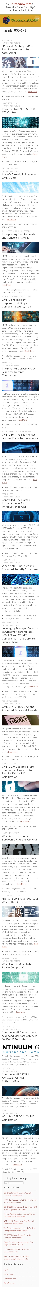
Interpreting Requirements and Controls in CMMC (18, 235)
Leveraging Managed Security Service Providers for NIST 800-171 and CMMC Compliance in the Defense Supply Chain (20, 635)
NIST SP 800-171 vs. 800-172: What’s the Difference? (20, 900)
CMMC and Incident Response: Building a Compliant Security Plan (16, 303)
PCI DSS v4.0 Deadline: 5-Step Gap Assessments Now (17, 1250)
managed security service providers (15, 694)
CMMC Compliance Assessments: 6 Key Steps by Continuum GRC (19, 1243)
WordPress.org (9, 1283)
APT (31, 757)
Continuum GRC (20, 757)
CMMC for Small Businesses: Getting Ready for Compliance (20, 436)
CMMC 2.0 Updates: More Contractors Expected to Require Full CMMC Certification (18, 771)
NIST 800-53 (11, 227)
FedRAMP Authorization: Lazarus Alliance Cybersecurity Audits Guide (19, 1215)
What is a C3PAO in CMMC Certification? (18, 1118)
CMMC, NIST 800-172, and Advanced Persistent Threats (19, 708)
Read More (32, 91)
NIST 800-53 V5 (23, 1064)
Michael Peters (12, 43)
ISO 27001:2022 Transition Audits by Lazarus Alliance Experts (18, 1194)
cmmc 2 (26, 826)
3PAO (35, 1169)
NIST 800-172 (14, 165)
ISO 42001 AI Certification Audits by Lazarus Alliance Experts (17, 1236)
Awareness (9, 162)
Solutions (5, 1059)
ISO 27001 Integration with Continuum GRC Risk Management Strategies (20, 1208)
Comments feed (10, 1278)
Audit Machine (10, 356)
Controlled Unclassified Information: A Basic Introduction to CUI (16, 503)
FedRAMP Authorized (27, 1062)
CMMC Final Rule (30, 425)
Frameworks (19, 162)
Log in (6, 1269)
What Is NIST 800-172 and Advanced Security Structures (20, 567)
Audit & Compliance (12, 290)
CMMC (29, 96)
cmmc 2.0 (27, 224)
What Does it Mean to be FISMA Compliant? (17, 965)
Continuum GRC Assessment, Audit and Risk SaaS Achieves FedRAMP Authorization (19, 1036)
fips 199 (31, 1017)
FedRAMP (14, 1062)
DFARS (13, 892)
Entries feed (8, 1274)
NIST (13, 618)
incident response (18, 359)
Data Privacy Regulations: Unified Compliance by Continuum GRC (16, 1257)
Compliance (14, 490)
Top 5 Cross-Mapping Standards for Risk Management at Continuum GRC (19, 1229)
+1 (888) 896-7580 (20, 4)
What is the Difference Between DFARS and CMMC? (19, 837)
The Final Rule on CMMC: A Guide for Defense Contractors (18, 372)
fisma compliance (12, 1020)
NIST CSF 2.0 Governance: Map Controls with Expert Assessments (19, 1222)
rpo (20, 292)
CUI (3, 556)
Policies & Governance (13, 96)
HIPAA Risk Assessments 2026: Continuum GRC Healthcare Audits (20, 1201)
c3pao (35, 290)
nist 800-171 (13, 292)
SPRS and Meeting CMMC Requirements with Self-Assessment (17, 49)
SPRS (8, 99)
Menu (37, 18)
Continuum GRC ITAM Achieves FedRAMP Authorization (15, 1078)
